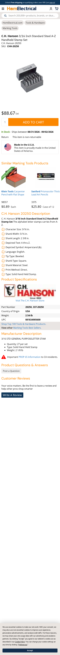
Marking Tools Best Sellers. (27, 327)
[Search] (5, 15)
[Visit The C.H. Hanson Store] (30, 291)
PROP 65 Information (30, 356)
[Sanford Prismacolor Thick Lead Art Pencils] (45, 177)
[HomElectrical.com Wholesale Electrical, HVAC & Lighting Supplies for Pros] (22, 8)
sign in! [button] (52, 2)
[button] (4, 8)
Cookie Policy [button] (20, 642)
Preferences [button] (22, 645)
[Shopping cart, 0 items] (57, 8)
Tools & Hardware (35, 22)
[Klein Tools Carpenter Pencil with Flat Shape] (15, 177)
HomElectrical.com (12, 22)
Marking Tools (10, 28)
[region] (30, 187)
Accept (30, 650)
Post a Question (11, 371)
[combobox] (30, 15)
